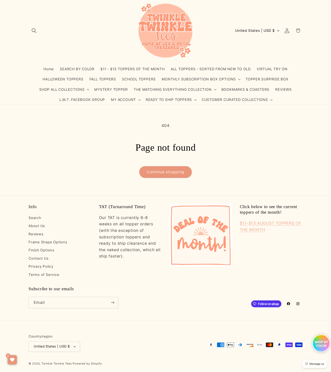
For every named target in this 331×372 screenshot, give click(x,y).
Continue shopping (165, 172)
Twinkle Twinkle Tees (57, 363)
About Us (37, 226)
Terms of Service (44, 274)
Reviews (36, 234)
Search (35, 218)
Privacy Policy (41, 266)
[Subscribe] (112, 302)
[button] (34, 30)
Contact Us (39, 258)
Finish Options (41, 250)
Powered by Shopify (87, 363)
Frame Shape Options (48, 242)
